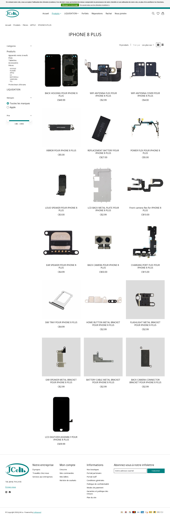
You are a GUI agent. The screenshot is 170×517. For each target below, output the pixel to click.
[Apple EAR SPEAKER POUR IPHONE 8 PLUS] (61, 242)
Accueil (46, 13)
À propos (36, 469)
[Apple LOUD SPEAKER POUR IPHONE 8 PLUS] (61, 185)
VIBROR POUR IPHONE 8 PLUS (61, 150)
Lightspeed (37, 512)
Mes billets (64, 476)
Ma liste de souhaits (68, 480)
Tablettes (12, 60)
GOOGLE (13, 69)
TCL (11, 81)
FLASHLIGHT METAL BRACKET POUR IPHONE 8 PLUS (145, 323)
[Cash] (121, 512)
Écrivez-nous (10, 487)
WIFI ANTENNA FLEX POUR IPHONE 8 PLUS (103, 94)
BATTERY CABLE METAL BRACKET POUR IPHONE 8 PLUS (103, 381)
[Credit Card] (130, 512)
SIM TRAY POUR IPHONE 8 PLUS (61, 322)
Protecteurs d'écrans (17, 84)
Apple (13, 107)
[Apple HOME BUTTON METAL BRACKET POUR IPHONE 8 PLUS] (103, 299)
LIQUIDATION (13, 89)
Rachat (109, 13)
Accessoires (13, 63)
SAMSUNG (13, 79)
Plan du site (91, 497)
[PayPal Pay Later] (154, 512)
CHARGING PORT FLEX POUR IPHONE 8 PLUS (145, 266)
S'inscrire (63, 469)
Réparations (97, 13)
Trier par (136, 45)
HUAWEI (13, 71)
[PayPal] (150, 512)
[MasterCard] (134, 512)
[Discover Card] (146, 512)
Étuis (10, 58)
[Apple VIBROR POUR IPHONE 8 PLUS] (61, 127)
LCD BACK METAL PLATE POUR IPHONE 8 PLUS (103, 209)
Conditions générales (95, 480)
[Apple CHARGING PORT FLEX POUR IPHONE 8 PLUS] (145, 242)
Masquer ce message (70, 5)
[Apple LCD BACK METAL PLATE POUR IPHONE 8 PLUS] (103, 185)
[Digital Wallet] (160, 512)
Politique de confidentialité (98, 484)
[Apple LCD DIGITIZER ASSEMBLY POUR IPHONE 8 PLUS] (61, 414)
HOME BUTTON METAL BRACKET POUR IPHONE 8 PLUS (103, 323)
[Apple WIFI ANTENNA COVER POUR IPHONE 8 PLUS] (145, 70)
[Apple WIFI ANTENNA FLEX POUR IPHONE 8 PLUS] (103, 70)
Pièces (25, 25)
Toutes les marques (20, 103)
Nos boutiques (93, 469)
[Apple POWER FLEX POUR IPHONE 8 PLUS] (145, 127)
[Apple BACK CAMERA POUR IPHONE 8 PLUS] (103, 242)
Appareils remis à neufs (18, 55)
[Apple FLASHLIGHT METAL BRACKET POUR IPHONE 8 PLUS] (145, 299)
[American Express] (142, 512)
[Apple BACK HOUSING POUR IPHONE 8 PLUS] (61, 70)
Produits (16, 25)
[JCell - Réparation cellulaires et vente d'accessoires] (12, 13)
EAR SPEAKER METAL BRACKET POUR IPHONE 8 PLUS (61, 381)
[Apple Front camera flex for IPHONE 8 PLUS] (145, 185)
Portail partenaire (94, 473)
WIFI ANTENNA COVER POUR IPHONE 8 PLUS (145, 94)
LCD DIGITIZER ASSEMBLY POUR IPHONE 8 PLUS (61, 438)
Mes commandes (67, 473)
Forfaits (85, 13)
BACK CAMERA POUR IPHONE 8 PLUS (103, 266)
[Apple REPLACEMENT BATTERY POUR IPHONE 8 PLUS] (103, 127)
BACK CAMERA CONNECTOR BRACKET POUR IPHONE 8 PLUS (145, 381)
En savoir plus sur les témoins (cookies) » (95, 5)
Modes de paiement (95, 487)
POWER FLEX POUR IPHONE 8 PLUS (145, 152)
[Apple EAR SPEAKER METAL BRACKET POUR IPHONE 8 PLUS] (61, 357)
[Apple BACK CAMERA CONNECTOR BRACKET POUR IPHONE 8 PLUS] (145, 357)
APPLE (33, 25)
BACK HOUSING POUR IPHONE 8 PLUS (61, 94)
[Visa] (138, 512)
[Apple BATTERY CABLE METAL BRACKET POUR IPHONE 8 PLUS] (103, 357)
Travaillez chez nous (40, 473)
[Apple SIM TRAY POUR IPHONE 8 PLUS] (61, 299)
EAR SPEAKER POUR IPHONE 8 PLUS (61, 266)
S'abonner (156, 470)
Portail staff (92, 476)
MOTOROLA (14, 77)
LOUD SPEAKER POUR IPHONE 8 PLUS (61, 209)
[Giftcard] (125, 512)
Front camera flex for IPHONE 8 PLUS (145, 209)
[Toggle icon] (153, 13)
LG (11, 75)
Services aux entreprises (42, 476)
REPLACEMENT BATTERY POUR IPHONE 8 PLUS (103, 152)
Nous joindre (120, 13)
